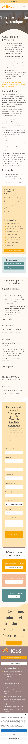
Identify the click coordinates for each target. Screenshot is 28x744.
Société (7, 466)
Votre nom (8, 457)
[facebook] (11, 1)
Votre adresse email (11, 483)
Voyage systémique (10, 679)
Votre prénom (9, 448)
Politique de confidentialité (18, 741)
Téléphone (8, 492)
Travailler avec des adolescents (13, 696)
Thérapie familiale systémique (13, 671)
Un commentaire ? (10, 517)
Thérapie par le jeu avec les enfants (14, 699)
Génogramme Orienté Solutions (13, 706)
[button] (26, 715)
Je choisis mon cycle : (11, 500)
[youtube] (14, 1)
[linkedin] (16, 1)
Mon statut (8, 509)
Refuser (14, 734)
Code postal (9, 474)
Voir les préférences (14, 738)
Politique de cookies (7, 741)
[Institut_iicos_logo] (7, 5)
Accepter (14, 730)
